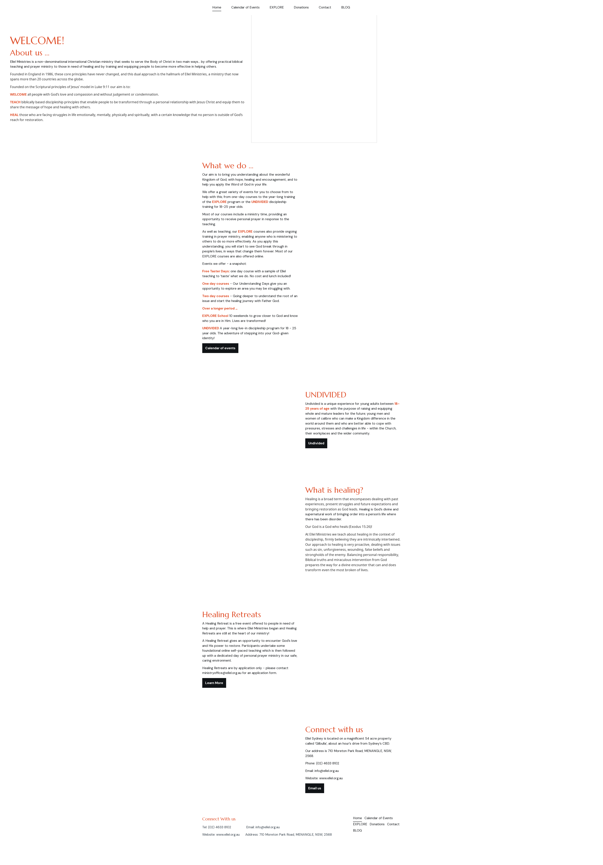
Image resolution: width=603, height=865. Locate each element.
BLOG (345, 7)
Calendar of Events (245, 7)
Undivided (316, 443)
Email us (314, 788)
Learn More (214, 683)
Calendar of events (220, 348)
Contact (325, 7)
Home (216, 7)
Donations (301, 7)
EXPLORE (277, 7)
